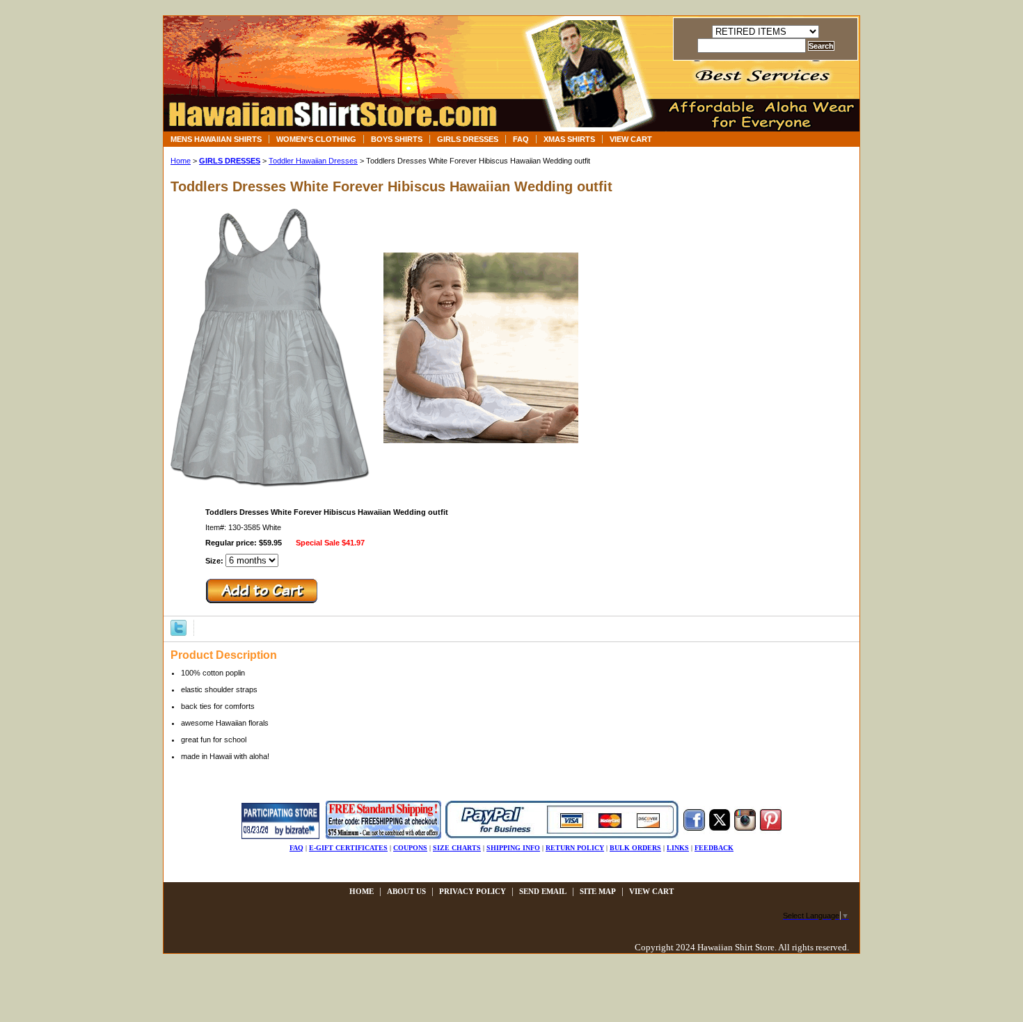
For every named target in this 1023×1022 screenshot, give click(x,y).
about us (406, 891)
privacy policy (472, 891)
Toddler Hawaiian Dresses (313, 161)
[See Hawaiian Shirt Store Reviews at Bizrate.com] (280, 836)
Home (180, 161)
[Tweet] (178, 627)
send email (542, 891)
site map (598, 891)
